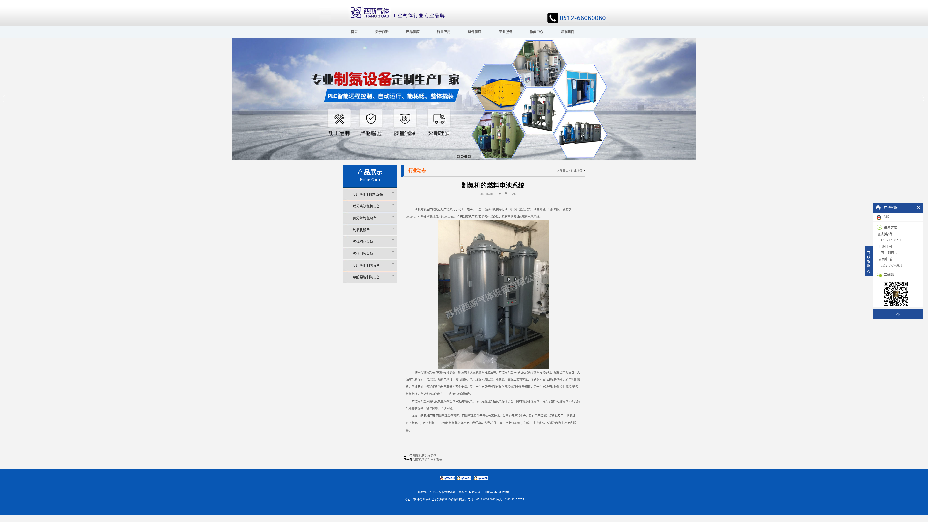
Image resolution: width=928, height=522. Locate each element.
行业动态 (576, 170)
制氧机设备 (361, 230)
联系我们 (567, 32)
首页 (354, 32)
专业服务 (505, 32)
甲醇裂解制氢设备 (366, 277)
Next (923, 98)
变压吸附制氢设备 (366, 265)
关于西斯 (382, 32)
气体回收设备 (363, 253)
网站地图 (504, 492)
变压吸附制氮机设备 (368, 194)
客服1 (887, 217)
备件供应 (474, 32)
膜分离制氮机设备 (366, 206)
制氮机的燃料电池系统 (427, 460)
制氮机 (422, 209)
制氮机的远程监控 (424, 455)
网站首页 (562, 170)
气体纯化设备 (363, 242)
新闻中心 (536, 32)
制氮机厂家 (427, 416)
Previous (3, 98)
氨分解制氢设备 (365, 218)
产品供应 (413, 32)
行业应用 (443, 32)
